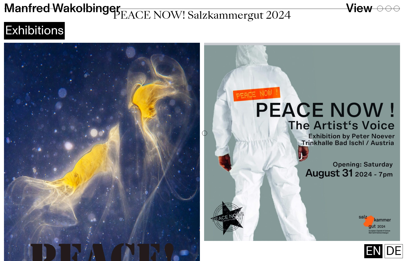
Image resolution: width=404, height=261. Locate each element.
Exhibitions (34, 30)
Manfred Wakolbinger (62, 8)
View (359, 8)
